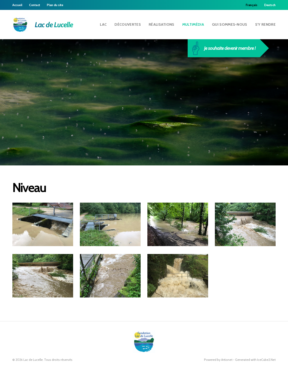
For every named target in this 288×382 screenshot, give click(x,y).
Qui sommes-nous (229, 24)
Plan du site (55, 5)
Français (251, 5)
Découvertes (128, 24)
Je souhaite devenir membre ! (229, 48)
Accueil (17, 5)
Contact (34, 5)
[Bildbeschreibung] (42, 224)
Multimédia (193, 24)
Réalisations (161, 24)
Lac (103, 24)
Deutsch (270, 5)
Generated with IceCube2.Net (255, 360)
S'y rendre (265, 24)
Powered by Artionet (218, 360)
